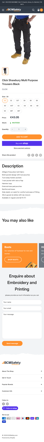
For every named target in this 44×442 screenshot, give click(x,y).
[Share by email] (40, 155)
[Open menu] (3, 10)
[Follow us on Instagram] (7, 403)
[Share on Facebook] (28, 155)
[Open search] (33, 10)
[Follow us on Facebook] (3, 403)
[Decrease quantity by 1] (12, 129)
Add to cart (22, 137)
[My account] (38, 10)
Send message (12, 343)
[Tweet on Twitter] (36, 155)
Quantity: (5, 129)
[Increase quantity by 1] (25, 129)
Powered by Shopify (8, 438)
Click (5, 89)
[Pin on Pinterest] (32, 155)
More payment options (22, 148)
